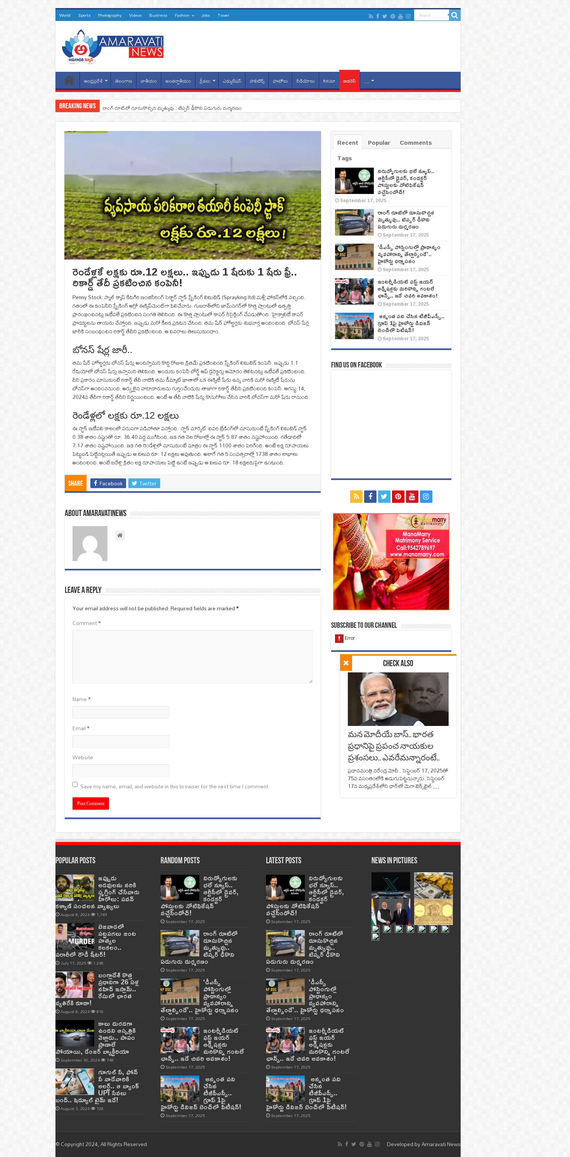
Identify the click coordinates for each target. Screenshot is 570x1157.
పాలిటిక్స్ (257, 81)
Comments (416, 142)
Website (83, 757)
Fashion (182, 15)
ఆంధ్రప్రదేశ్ (93, 81)
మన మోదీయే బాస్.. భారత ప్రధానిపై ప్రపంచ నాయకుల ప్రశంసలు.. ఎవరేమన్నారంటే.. (394, 747)
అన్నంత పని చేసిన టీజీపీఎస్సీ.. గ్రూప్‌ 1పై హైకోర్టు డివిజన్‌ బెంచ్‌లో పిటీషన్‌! (411, 323)
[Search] (455, 15)
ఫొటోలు (280, 81)
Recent (347, 142)
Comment (87, 623)
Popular (379, 142)
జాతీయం (149, 81)
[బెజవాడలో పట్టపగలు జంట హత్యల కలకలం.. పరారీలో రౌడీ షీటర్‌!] (74, 936)
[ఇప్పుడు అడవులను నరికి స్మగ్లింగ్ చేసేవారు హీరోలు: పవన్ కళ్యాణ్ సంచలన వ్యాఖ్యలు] (74, 888)
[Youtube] (400, 16)
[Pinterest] (393, 16)
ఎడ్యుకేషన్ (232, 81)
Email (81, 728)
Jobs (205, 15)
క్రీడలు (205, 81)
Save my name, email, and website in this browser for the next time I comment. (175, 786)
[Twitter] (385, 16)
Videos (135, 15)
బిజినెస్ (349, 81)
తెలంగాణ (123, 81)
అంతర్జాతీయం (178, 81)
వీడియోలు (306, 81)
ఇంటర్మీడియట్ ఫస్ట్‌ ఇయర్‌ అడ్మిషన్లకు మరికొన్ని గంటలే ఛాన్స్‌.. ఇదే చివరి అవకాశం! (408, 288)
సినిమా (329, 81)
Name (82, 699)
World (65, 15)
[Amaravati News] (115, 45)
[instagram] (408, 16)
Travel (223, 15)
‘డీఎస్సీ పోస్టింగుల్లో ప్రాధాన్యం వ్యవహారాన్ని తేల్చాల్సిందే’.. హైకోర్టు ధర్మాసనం (409, 254)
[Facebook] (377, 16)
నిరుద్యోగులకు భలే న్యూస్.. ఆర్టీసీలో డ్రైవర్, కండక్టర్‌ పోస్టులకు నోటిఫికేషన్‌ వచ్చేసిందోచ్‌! (406, 181)
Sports (84, 15)
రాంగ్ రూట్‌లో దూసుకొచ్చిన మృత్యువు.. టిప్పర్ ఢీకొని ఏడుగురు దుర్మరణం (172, 108)
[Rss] (371, 16)
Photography (109, 15)
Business (158, 15)
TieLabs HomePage (69, 80)
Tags (344, 158)
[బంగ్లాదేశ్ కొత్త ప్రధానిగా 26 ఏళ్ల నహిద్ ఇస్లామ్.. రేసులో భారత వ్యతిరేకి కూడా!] (74, 985)
